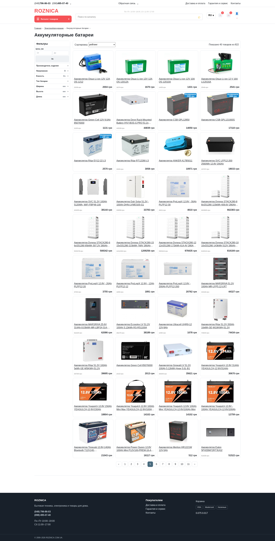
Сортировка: (82, 44)
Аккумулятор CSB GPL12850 (174, 120)
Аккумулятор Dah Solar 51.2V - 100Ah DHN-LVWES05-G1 (132, 203)
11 (188, 464)
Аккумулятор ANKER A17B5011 (175, 160)
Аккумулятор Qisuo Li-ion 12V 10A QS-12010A (177, 80)
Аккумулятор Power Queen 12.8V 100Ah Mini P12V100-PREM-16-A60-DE (135, 449)
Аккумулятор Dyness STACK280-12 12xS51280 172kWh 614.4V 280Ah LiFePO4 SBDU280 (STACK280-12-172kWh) (177, 244)
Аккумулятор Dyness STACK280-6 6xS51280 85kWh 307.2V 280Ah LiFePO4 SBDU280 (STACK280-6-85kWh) (92, 244)
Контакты (236, 3)
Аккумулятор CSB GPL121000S (218, 120)
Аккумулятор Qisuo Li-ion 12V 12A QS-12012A (134, 80)
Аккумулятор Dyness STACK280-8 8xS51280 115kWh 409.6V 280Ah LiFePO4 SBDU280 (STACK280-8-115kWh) (219, 203)
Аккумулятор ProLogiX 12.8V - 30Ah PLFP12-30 (178, 203)
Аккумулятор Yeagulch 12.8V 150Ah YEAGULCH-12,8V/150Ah (93, 408)
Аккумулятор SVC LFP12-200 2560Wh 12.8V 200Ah (216, 162)
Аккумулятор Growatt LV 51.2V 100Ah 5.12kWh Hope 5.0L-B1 (175, 367)
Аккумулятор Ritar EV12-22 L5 (90, 160)
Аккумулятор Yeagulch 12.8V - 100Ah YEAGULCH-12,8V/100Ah (218, 408)
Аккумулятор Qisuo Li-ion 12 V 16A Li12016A (219, 80)
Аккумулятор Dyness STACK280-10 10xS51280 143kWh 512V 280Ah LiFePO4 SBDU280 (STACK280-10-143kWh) (220, 244)
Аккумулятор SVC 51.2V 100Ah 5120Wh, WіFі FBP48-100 (90, 203)
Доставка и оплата (195, 3)
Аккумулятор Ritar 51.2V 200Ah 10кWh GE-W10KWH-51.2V (217, 326)
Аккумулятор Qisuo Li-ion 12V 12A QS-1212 (92, 80)
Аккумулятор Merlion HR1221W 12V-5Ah (175, 449)
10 (182, 464)
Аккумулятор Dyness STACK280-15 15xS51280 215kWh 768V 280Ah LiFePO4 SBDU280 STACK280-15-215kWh (135, 244)
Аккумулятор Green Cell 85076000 (134, 365)
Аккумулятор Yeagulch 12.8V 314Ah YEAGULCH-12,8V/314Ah (220, 367)
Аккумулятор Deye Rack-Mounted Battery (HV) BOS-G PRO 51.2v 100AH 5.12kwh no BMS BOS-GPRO (135, 121)
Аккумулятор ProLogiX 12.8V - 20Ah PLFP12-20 (93, 285)
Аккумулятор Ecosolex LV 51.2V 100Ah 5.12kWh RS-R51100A (133, 326)
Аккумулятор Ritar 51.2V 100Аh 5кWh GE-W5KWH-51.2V (90, 367)
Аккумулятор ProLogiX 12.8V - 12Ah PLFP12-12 (135, 285)
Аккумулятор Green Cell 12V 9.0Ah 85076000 (92, 121)
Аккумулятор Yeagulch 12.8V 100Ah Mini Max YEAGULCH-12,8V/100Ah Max (135, 408)
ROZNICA (46, 10)
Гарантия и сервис (218, 3)
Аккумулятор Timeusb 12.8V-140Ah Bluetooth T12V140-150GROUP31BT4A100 (92, 449)
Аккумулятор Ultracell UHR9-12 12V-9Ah (175, 326)
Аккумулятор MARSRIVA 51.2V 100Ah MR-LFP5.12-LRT (217, 285)
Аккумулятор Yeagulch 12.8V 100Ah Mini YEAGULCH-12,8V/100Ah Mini (178, 408)
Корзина (200, 501)
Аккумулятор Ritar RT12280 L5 (132, 160)
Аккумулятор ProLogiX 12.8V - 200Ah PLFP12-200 (174, 285)
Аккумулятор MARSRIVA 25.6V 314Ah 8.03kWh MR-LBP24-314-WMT (91, 326)
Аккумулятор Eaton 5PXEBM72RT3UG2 (211, 449)
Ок (52, 59)
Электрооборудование (54, 28)
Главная (37, 28)
